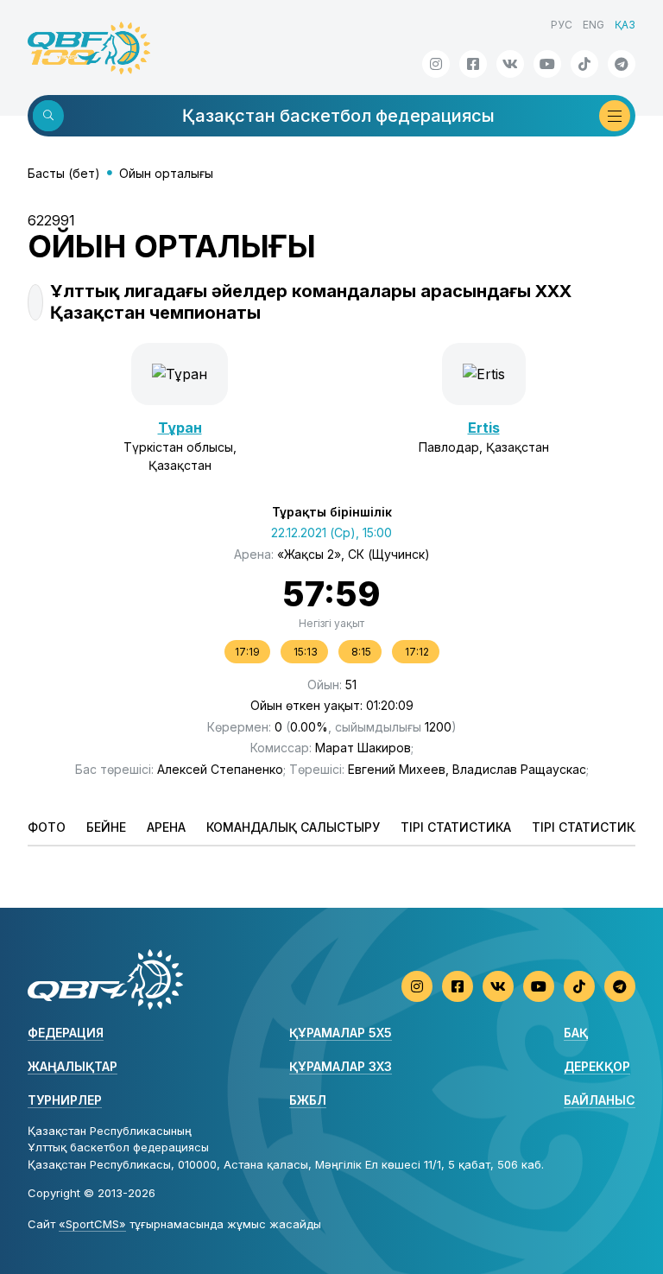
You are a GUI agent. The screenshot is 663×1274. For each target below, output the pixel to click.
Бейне (106, 827)
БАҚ (576, 1032)
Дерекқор (597, 1066)
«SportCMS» (92, 1224)
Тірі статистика (456, 827)
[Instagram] (436, 64)
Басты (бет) (64, 173)
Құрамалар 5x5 (340, 1032)
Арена (166, 827)
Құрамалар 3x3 (340, 1066)
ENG (593, 24)
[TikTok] (584, 64)
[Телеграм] (621, 64)
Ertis (484, 427)
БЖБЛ (307, 1100)
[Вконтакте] (510, 64)
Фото (47, 827)
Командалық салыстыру (293, 827)
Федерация (66, 1032)
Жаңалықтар (72, 1066)
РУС (561, 24)
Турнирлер (65, 1100)
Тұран (180, 427)
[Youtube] (547, 64)
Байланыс (599, 1100)
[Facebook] (473, 64)
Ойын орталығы (166, 173)
